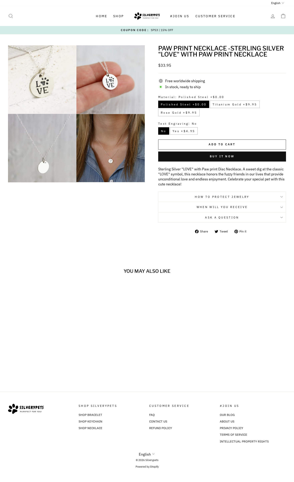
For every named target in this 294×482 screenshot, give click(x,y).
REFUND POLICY (160, 428)
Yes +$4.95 (184, 131)
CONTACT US (158, 421)
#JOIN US (179, 16)
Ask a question (222, 217)
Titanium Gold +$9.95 (235, 104)
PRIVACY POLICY (231, 428)
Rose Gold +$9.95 (179, 112)
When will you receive (222, 207)
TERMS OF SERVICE (233, 434)
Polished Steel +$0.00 (184, 104)
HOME (101, 16)
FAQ (152, 415)
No (163, 131)
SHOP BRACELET (90, 415)
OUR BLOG (227, 415)
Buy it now (222, 156)
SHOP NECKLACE (90, 428)
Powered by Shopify (147, 466)
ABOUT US (227, 421)
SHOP (118, 16)
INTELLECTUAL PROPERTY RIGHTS (244, 441)
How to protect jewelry (222, 197)
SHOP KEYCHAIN (90, 421)
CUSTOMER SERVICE (215, 16)
